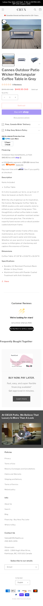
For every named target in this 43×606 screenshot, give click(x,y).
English (20, 582)
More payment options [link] (21, 117)
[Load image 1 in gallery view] (8, 60)
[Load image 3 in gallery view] (35, 60)
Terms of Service (11, 484)
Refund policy (10, 489)
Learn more (21, 399)
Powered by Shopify (25, 598)
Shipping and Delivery (13, 479)
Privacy (8, 458)
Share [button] (6, 281)
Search (7, 509)
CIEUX (18, 598)
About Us (8, 504)
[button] (2, 9)
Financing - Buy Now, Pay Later (17, 519)
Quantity (5, 93)
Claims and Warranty (13, 474)
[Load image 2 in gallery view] (21, 60)
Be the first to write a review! (21, 329)
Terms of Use (10, 464)
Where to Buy (10, 525)
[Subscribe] (35, 567)
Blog (6, 514)
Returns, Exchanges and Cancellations (20, 469)
